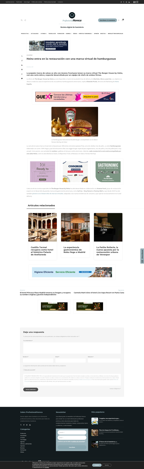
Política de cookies (37, 2)
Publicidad (19, 2)
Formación (60, 33)
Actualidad (34, 33)
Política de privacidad (50, 2)
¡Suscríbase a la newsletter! (107, 20)
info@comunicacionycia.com (85, 379)
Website (90, 356)
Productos (24, 33)
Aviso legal (27, 2)
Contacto (60, 2)
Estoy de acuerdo (30, 370)
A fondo (43, 33)
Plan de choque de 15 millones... (109, 430)
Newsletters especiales (115, 33)
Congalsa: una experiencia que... (109, 418)
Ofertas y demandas (85, 33)
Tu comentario (27, 340)
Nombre (25, 356)
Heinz (117, 81)
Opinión (96, 33)
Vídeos (75, 33)
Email (57, 356)
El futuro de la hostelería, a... (108, 442)
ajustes (47, 467)
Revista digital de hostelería (72, 27)
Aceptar (97, 465)
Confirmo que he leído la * (71, 441)
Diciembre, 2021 (30, 66)
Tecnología (52, 33)
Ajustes (107, 465)
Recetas (102, 33)
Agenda (68, 33)
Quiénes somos (10, 2)
